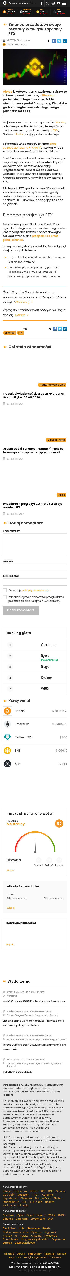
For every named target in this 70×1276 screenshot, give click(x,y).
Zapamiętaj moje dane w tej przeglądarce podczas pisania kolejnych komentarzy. (36, 599)
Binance (48, 95)
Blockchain (10, 1228)
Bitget (46, 666)
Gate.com (22, 1218)
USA (22, 1228)
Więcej (10, 870)
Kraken (46, 677)
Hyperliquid (10, 1198)
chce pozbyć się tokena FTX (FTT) (30, 145)
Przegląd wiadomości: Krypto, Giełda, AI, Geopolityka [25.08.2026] (22, 3)
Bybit (45, 655)
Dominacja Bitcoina (21, 923)
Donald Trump (56, 440)
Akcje (62, 495)
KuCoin (60, 122)
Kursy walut (19, 700)
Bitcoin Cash (43, 1198)
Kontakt (61, 1253)
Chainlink (26, 1198)
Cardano (47, 1194)
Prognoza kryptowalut (35, 1239)
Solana (60, 1191)
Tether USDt (23, 737)
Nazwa (8, 561)
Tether (33, 1191)
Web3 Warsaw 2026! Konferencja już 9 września (34, 1001)
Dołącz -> (21, 315)
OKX (55, 130)
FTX (20, 332)
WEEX (45, 688)
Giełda (46, 1228)
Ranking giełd (19, 632)
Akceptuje (28, 590)
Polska (24, 1235)
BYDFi (61, 1215)
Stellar (57, 1198)
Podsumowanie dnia (52, 385)
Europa (7, 1242)
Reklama (9, 1253)
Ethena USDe (11, 1202)
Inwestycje (50, 1235)
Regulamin (15, 1257)
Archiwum (55, 1257)
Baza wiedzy (35, 1253)
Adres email (11, 576)
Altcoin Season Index (23, 886)
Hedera (49, 1202)
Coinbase (48, 644)
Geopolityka (10, 1239)
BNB (41, 10)
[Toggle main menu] (64, 3)
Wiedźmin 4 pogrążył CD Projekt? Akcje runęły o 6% (32, 505)
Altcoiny (36, 1235)
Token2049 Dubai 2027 (17, 1072)
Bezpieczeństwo (25, 1242)
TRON (35, 1194)
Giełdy (8, 92)
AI (16, 1235)
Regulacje (33, 1228)
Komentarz (11, 531)
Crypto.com (37, 1218)
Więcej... (10, 944)
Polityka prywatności (35, 1257)
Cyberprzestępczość (44, 1232)
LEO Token (35, 1202)
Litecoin (23, 1205)
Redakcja (20, 44)
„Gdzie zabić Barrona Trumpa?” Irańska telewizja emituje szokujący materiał (33, 450)
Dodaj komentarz (20, 610)
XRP (58, 10)
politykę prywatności (35, 590)
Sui (24, 1202)
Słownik (21, 1253)
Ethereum (27, 10)
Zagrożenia (58, 1239)
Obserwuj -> (24, 302)
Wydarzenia (19, 981)
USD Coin (9, 1194)
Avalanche (9, 1205)
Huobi (19, 134)
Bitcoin (10, 10)
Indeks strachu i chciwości (30, 813)
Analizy (7, 1235)
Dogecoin (23, 1194)
